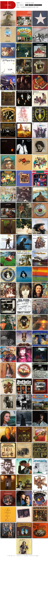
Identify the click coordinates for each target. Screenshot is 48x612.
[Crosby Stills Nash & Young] (24, 434)
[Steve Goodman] (40, 530)
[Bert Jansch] (24, 66)
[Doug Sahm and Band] (40, 162)
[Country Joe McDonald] (40, 290)
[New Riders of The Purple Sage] (24, 130)
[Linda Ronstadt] (24, 290)
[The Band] (8, 98)
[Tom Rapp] (8, 162)
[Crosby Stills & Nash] (8, 210)
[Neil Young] (40, 18)
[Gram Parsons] (24, 274)
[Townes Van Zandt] (8, 482)
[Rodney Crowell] (24, 514)
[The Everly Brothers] (40, 338)
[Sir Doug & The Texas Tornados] (40, 34)
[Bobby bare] (8, 338)
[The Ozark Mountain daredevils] (8, 274)
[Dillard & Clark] (40, 82)
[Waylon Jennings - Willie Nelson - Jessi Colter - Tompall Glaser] (8, 450)
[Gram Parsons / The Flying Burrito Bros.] (8, 82)
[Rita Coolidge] (8, 370)
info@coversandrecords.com (29, 7)
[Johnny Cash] (24, 242)
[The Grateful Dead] (40, 210)
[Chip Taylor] (8, 18)
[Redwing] (40, 306)
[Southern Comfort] (8, 194)
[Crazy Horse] (24, 194)
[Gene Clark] (8, 146)
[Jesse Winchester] (8, 466)
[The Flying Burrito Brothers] (8, 50)
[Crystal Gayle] (8, 418)
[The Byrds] (8, 34)
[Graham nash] (24, 402)
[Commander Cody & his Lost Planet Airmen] (8, 130)
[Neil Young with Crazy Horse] (8, 242)
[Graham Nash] (24, 226)
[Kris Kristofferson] (24, 354)
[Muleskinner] (24, 530)
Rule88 (36, 555)
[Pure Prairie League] (40, 242)
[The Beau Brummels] (40, 50)
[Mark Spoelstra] (24, 210)
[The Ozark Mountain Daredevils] (40, 258)
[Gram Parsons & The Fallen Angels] (24, 50)
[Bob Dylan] (40, 146)
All (22, 3)
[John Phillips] (40, 226)
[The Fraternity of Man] (24, 338)
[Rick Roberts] (40, 194)
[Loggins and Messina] (40, 450)
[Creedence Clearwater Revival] (8, 290)
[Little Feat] (8, 258)
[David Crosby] (40, 322)
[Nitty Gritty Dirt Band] (40, 66)
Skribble (26, 555)
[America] (40, 514)
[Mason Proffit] (24, 178)
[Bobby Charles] (8, 226)
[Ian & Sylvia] (24, 498)
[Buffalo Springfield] (8, 114)
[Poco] (24, 34)
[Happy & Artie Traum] (24, 18)
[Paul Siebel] (24, 114)
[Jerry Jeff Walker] (40, 466)
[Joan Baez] (8, 66)
